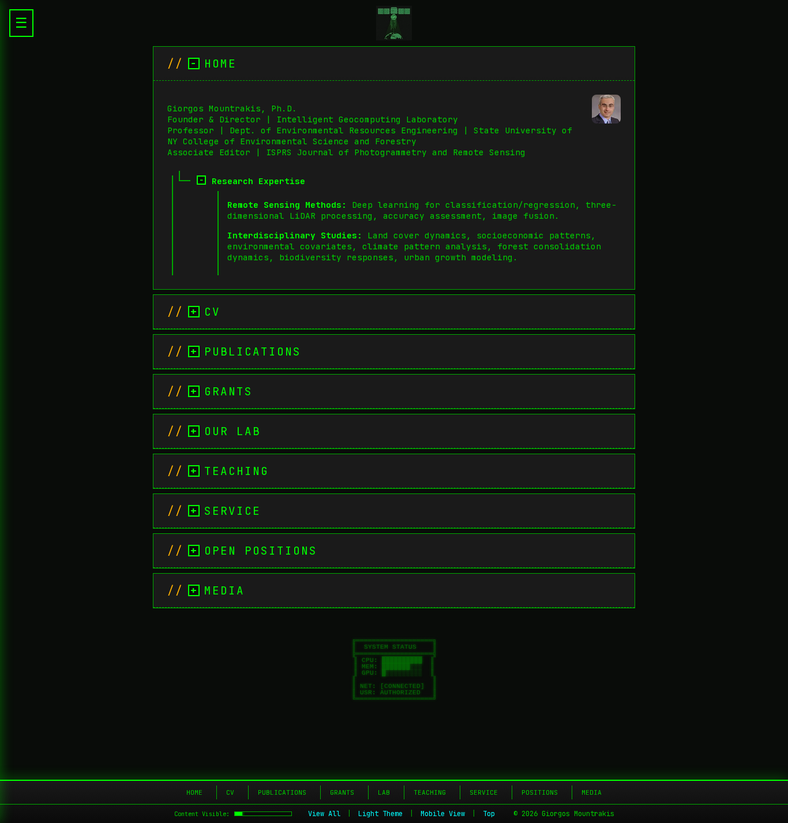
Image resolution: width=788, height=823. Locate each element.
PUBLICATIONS (282, 792)
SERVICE (484, 792)
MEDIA (591, 792)
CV (230, 792)
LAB (384, 792)
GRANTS (342, 792)
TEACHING (430, 792)
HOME (194, 792)
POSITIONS (539, 792)
